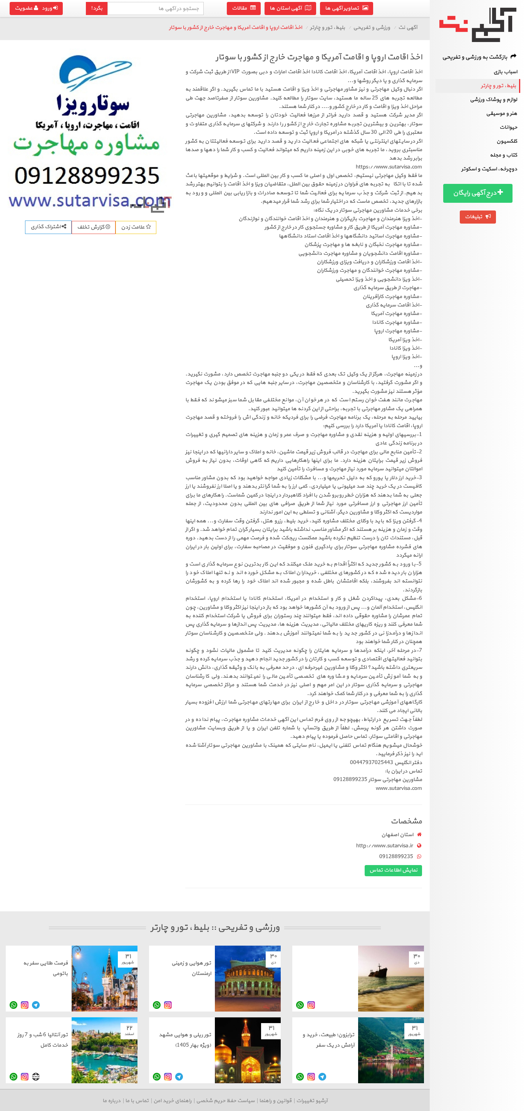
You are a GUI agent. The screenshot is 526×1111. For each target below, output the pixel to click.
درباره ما (111, 1101)
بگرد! (96, 8)
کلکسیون (506, 141)
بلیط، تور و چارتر (498, 86)
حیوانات (508, 127)
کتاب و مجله (503, 155)
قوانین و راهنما (275, 1101)
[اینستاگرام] (311, 1005)
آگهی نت (407, 28)
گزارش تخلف (91, 227)
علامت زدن (133, 227)
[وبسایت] (36, 1076)
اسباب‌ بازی (505, 72)
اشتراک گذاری (46, 227)
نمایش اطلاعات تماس (393, 870)
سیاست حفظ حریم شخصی (225, 1101)
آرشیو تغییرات (311, 1101)
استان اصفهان (397, 835)
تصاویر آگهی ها (343, 8)
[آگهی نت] (478, 25)
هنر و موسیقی (501, 113)
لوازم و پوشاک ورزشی (493, 100)
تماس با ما (137, 1101)
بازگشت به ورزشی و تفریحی (476, 57)
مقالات (241, 8)
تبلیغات (475, 217)
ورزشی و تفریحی (371, 28)
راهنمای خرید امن (172, 1101)
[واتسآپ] (300, 1005)
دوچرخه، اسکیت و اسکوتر (489, 169)
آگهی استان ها (287, 8)
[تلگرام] (36, 1005)
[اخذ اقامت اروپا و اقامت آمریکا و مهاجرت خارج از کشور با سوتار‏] (91, 132)
